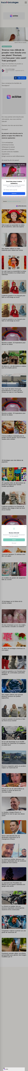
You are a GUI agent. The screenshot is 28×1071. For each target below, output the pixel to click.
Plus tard (14, 543)
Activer (14, 539)
